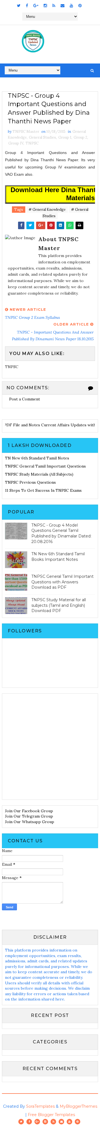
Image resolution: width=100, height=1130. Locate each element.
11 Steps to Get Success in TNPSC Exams (43, 490)
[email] (62, 5)
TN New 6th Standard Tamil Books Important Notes (58, 556)
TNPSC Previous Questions (30, 482)
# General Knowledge (47, 209)
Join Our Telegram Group (29, 816)
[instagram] (45, 5)
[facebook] (26, 5)
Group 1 (64, 137)
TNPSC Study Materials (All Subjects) (39, 474)
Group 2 (80, 137)
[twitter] (19, 5)
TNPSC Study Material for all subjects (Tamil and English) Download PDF (58, 605)
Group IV (15, 143)
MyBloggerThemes (78, 1106)
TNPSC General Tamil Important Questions (45, 466)
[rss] (54, 5)
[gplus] (36, 5)
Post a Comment (24, 399)
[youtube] (71, 5)
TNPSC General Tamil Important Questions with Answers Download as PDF (62, 582)
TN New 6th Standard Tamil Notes (37, 458)
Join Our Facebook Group (29, 810)
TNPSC (32, 143)
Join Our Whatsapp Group (29, 821)
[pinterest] (80, 5)
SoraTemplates (40, 1106)
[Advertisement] (50, 746)
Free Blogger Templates (51, 1114)
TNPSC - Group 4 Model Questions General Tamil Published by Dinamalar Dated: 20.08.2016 (61, 533)
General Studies (42, 137)
